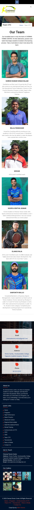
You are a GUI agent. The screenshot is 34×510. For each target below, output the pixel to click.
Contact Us (7, 445)
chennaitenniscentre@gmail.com (17, 338)
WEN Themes (21, 507)
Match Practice (8, 417)
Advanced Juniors (9, 420)
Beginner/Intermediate (10, 422)
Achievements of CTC (10, 430)
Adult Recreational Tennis (11, 424)
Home (6, 410)
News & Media (8, 442)
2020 (5, 434)
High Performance (9, 415)
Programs (7, 412)
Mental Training (8, 427)
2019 (5, 432)
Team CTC (7, 437)
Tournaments (8, 440)
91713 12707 (17, 371)
